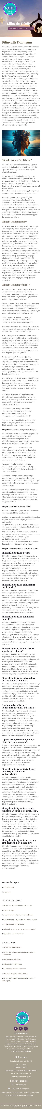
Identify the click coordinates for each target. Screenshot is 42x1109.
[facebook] (16, 1028)
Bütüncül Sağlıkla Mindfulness (15, 973)
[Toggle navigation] (37, 9)
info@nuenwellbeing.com (20, 1089)
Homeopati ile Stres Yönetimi (14, 969)
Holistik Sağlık (21, 1064)
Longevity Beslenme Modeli (14, 924)
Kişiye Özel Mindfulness (12, 947)
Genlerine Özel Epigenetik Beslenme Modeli (20, 920)
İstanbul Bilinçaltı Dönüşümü (21, 1061)
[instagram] (21, 1028)
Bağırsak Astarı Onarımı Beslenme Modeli (19, 929)
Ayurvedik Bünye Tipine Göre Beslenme (18, 915)
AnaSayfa (12, 28)
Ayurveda (7, 892)
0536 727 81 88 (20, 1085)
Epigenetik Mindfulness (12, 964)
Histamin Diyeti (9, 910)
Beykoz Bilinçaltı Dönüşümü (21, 1073)
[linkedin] (26, 1028)
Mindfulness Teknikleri (12, 959)
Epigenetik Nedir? (21, 1067)
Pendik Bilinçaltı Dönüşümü (21, 1077)
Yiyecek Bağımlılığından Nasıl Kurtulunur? (21, 1070)
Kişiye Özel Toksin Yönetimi (13, 934)
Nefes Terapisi (8, 887)
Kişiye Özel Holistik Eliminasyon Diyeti (17, 905)
